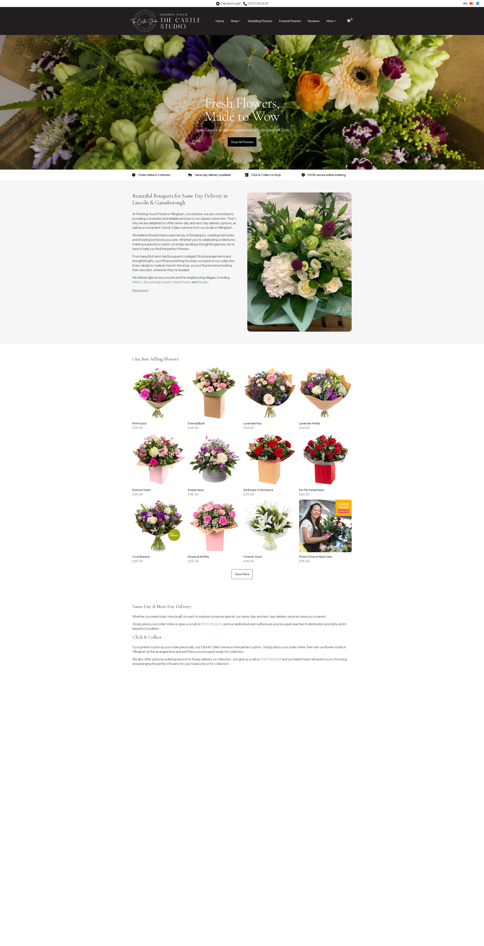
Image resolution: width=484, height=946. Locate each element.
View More (242, 574)
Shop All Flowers (242, 142)
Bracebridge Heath (157, 282)
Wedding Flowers (260, 21)
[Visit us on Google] (11, 4)
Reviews (314, 21)
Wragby (203, 282)
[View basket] (349, 21)
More (330, 21)
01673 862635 (211, 624)
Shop (234, 20)
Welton (137, 282)
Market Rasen (181, 282)
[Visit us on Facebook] (5, 4)
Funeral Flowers (290, 21)
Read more (140, 290)
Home (220, 21)
